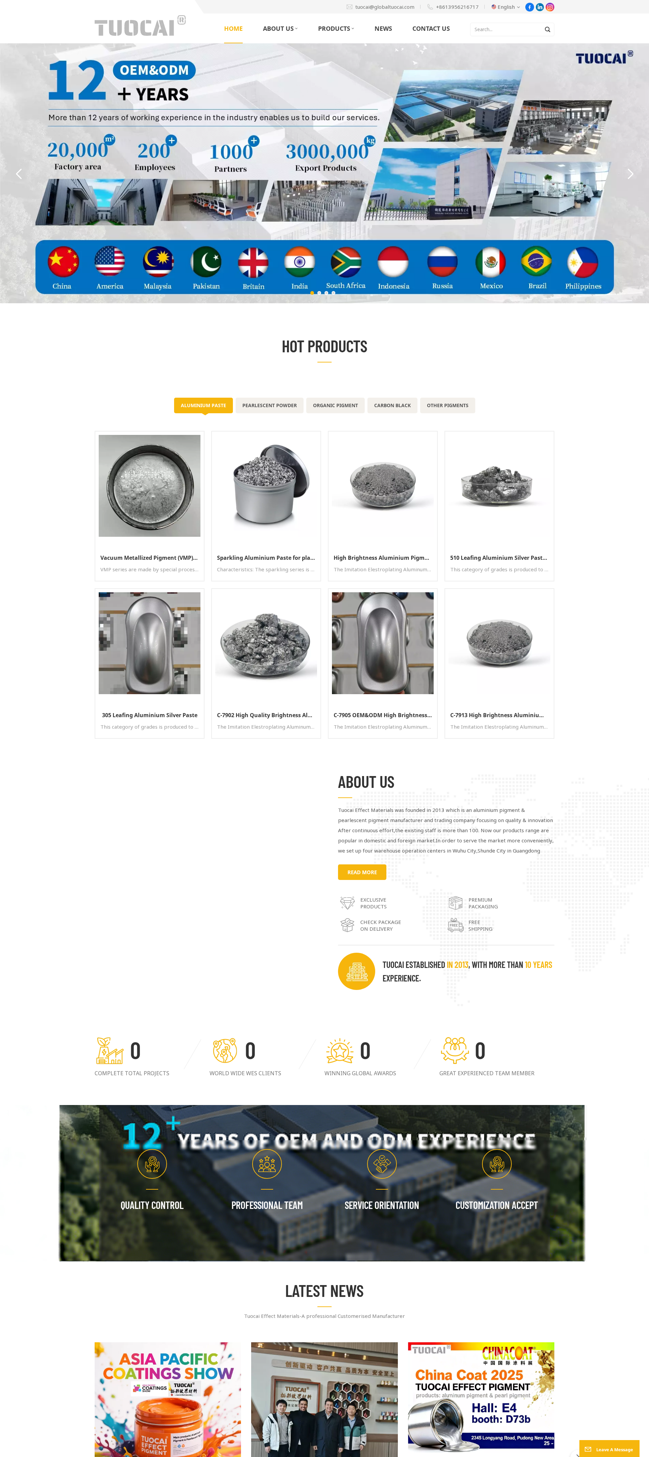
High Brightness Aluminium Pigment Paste (385, 557)
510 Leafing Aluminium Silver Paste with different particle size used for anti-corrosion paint (502, 557)
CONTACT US (431, 28)
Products (334, 28)
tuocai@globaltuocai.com (384, 6)
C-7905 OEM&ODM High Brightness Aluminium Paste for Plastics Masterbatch (385, 715)
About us (278, 28)
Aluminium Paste (203, 405)
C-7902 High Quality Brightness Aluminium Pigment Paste (268, 715)
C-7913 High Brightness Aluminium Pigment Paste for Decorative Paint (502, 715)
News (383, 28)
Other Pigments (447, 405)
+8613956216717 (457, 6)
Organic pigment (335, 405)
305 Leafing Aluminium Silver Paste (149, 715)
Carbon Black (392, 405)
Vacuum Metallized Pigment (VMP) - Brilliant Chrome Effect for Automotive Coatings (152, 557)
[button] (312, 293)
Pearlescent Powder (269, 405)
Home (233, 28)
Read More (362, 872)
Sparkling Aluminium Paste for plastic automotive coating (268, 557)
